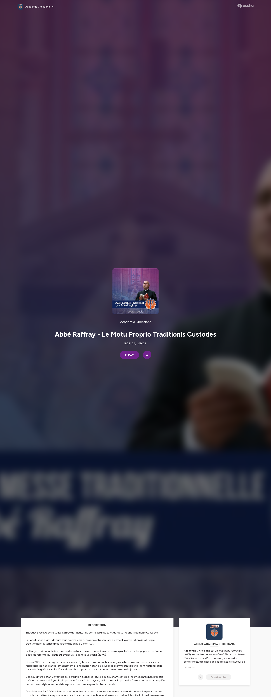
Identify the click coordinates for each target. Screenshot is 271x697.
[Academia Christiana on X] (200, 677)
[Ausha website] (245, 6)
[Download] (147, 355)
